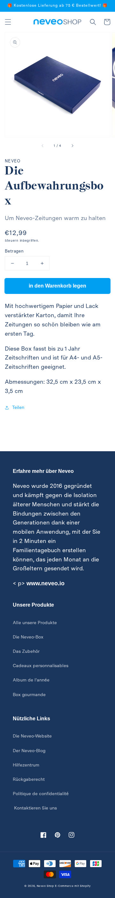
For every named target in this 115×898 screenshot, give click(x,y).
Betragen (14, 251)
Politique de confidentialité (41, 793)
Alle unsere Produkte (35, 622)
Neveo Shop (45, 885)
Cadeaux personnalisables (40, 665)
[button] (8, 22)
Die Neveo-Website (32, 735)
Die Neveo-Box (28, 636)
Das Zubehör (26, 651)
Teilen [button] (18, 407)
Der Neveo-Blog (29, 750)
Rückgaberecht (29, 779)
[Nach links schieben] (43, 146)
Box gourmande (29, 694)
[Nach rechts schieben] (72, 146)
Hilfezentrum (26, 764)
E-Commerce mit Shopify (72, 885)
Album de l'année (31, 679)
